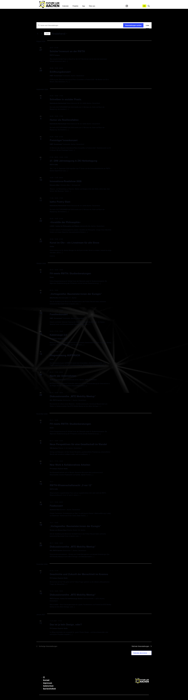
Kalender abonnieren (140, 653)
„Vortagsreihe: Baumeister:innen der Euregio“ (75, 526)
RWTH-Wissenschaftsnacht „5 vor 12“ (71, 485)
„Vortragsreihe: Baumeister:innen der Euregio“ (76, 293)
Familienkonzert (59, 314)
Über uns (92, 6)
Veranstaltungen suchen (133, 25)
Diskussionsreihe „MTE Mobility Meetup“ (73, 396)
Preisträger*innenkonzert (64, 140)
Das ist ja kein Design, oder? (66, 624)
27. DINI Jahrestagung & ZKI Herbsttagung (73, 160)
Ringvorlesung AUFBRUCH (65, 355)
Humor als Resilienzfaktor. (64, 119)
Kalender (65, 6)
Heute (47, 33)
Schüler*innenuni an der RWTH (67, 51)
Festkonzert (56, 505)
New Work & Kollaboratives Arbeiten (70, 464)
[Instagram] (126, 6)
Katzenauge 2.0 (58, 334)
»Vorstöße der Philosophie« (65, 222)
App (83, 6)
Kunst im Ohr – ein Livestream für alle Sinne (74, 242)
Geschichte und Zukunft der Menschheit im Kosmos (79, 574)
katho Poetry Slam (60, 201)
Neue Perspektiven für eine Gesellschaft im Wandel (78, 444)
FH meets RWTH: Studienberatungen (70, 273)
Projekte (75, 6)
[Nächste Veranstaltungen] (41, 33)
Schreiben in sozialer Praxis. (66, 99)
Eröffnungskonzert (60, 71)
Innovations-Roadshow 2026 (65, 181)
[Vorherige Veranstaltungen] (37, 33)
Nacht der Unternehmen (63, 375)
